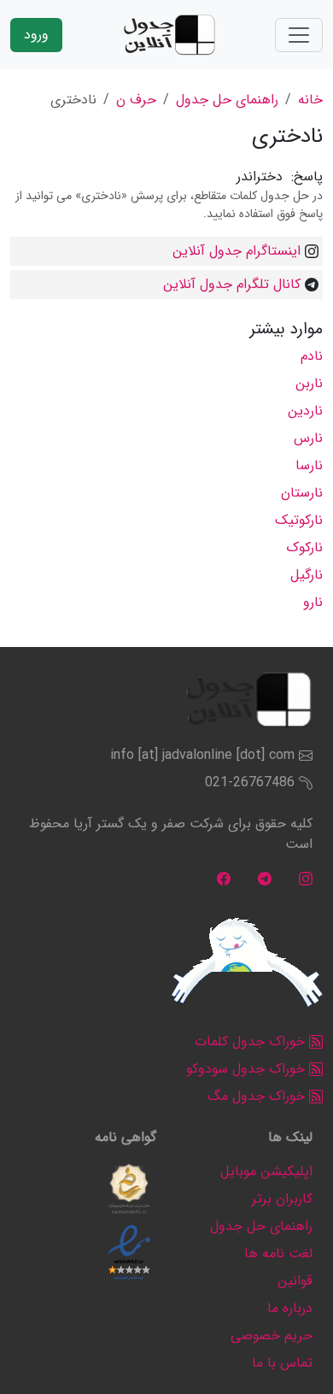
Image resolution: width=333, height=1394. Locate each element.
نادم (312, 356)
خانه (310, 99)
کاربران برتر (282, 1198)
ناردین (305, 410)
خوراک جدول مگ (258, 1096)
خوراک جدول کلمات (252, 1041)
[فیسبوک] (224, 878)
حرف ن (136, 99)
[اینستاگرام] (306, 878)
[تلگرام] (265, 878)
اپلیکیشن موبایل (266, 1171)
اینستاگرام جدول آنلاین (236, 251)
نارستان (302, 492)
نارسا (309, 465)
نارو (313, 602)
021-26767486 (250, 782)
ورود (36, 34)
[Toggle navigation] (299, 35)
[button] (129, 1189)
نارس (308, 438)
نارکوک (304, 547)
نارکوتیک (299, 520)
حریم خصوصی (272, 1335)
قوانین (295, 1280)
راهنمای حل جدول (227, 99)
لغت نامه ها (278, 1253)
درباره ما (290, 1308)
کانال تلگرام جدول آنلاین (232, 284)
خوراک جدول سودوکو (247, 1068)
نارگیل (306, 574)
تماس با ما (282, 1362)
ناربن (309, 383)
